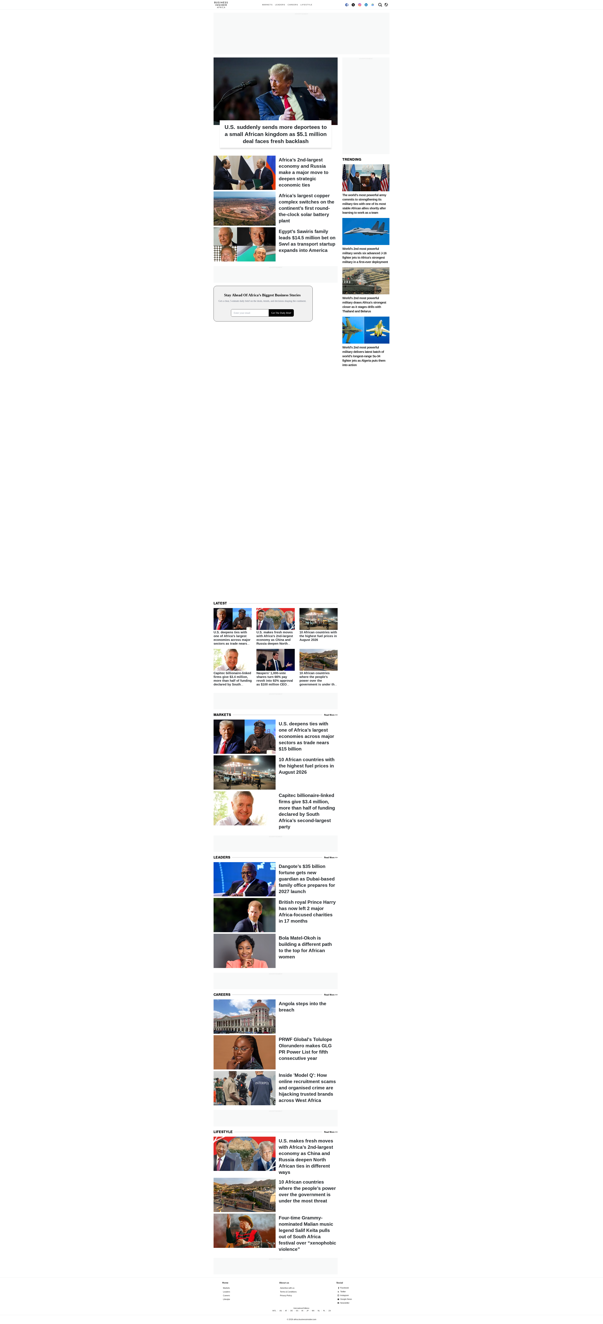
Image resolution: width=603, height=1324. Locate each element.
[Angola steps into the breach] (276, 1016)
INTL (274, 1311)
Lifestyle (306, 5)
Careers (293, 5)
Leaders (280, 5)
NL (319, 1311)
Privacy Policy (286, 1295)
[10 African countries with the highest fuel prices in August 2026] (318, 625)
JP (308, 1311)
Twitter (343, 1292)
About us (284, 1282)
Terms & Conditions (288, 1292)
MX (313, 1311)
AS (281, 1311)
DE (291, 1311)
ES (297, 1311)
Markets (267, 5)
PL (324, 1311)
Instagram (344, 1295)
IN (302, 1311)
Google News (346, 1299)
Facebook (344, 1288)
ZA (330, 1311)
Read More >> (331, 715)
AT (286, 1311)
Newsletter (344, 1303)
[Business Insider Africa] (222, 4)
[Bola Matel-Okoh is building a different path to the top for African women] (276, 951)
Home (225, 1282)
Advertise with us (287, 1288)
